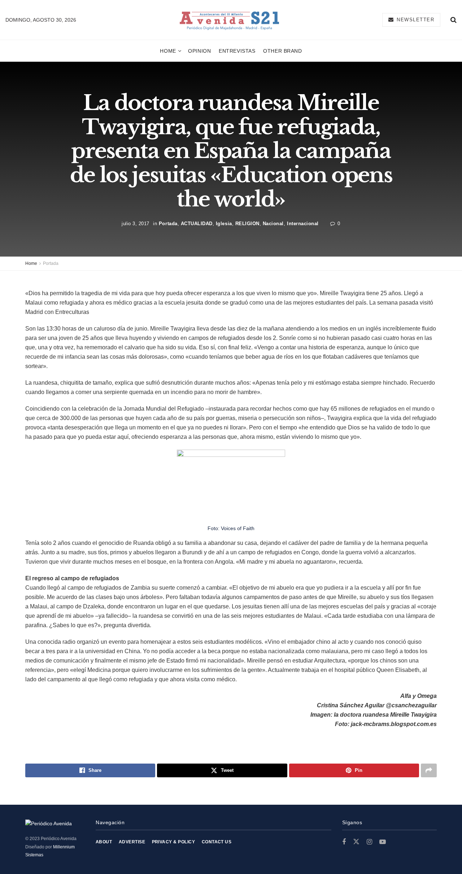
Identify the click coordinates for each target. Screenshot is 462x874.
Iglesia (224, 223)
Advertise (132, 841)
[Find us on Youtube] (382, 842)
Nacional (273, 223)
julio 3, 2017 (135, 223)
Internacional (303, 223)
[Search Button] (453, 20)
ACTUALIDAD (197, 223)
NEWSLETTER (415, 19)
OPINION (199, 51)
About (104, 841)
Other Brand (282, 51)
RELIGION (247, 223)
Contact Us (217, 841)
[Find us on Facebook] (344, 842)
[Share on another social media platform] (429, 770)
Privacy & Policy (173, 841)
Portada (168, 223)
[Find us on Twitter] (356, 842)
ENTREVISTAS (237, 51)
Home (168, 51)
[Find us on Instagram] (369, 842)
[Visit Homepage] (229, 20)
